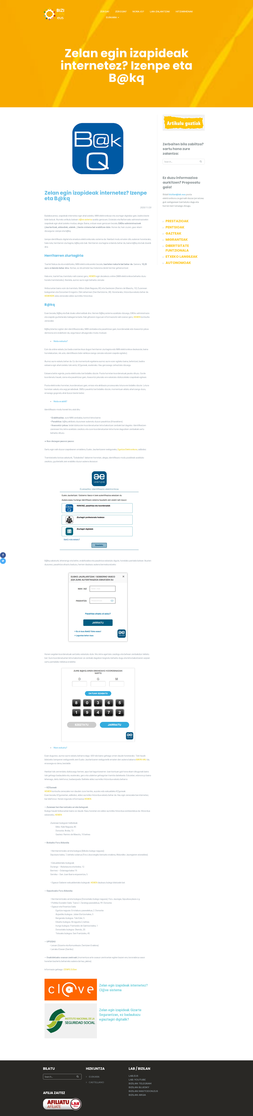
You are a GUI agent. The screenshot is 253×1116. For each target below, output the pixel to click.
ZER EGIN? (121, 11)
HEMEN (92, 276)
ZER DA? (104, 11)
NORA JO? (138, 11)
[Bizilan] (54, 13)
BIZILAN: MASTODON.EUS (143, 1091)
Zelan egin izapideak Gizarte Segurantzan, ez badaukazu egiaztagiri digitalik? (120, 1014)
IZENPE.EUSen (70, 969)
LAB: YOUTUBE (137, 1079)
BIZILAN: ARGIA (137, 1094)
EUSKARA (111, 17)
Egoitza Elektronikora (127, 449)
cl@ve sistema (85, 219)
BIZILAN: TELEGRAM (140, 1083)
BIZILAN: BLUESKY (139, 1087)
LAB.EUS (133, 1075)
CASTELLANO (96, 1082)
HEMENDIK (49, 296)
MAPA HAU (141, 759)
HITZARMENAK (184, 11)
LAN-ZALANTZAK (160, 11)
